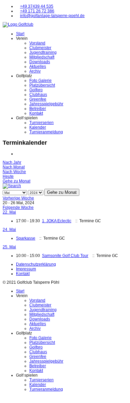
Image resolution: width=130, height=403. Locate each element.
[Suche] (12, 185)
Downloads (39, 61)
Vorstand (37, 43)
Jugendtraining (43, 52)
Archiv (35, 71)
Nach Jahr (12, 162)
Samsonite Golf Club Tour (65, 255)
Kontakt (36, 113)
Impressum (26, 269)
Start (20, 33)
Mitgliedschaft (41, 57)
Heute (8, 176)
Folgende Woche (18, 207)
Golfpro (36, 90)
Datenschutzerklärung (36, 264)
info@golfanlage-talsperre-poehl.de (52, 15)
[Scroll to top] (4, 398)
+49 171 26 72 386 (37, 11)
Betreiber (37, 108)
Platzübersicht (42, 85)
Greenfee (37, 99)
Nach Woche (14, 171)
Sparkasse (25, 238)
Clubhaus (38, 94)
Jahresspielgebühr (46, 104)
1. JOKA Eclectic (56, 221)
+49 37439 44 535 (36, 6)
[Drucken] (17, 153)
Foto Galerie (40, 80)
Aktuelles (37, 66)
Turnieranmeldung (46, 132)
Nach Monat (14, 167)
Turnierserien (41, 122)
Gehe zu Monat (16, 181)
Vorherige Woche (18, 198)
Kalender (37, 127)
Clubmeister (40, 47)
